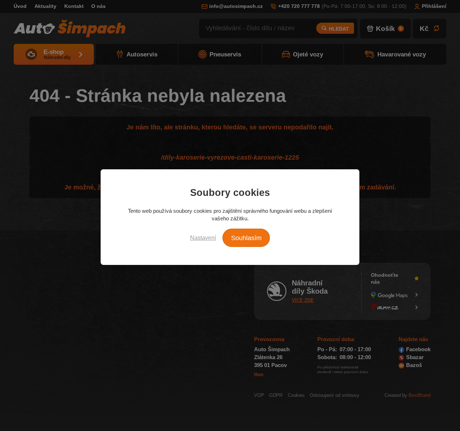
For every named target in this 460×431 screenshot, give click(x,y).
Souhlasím (246, 238)
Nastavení (203, 237)
